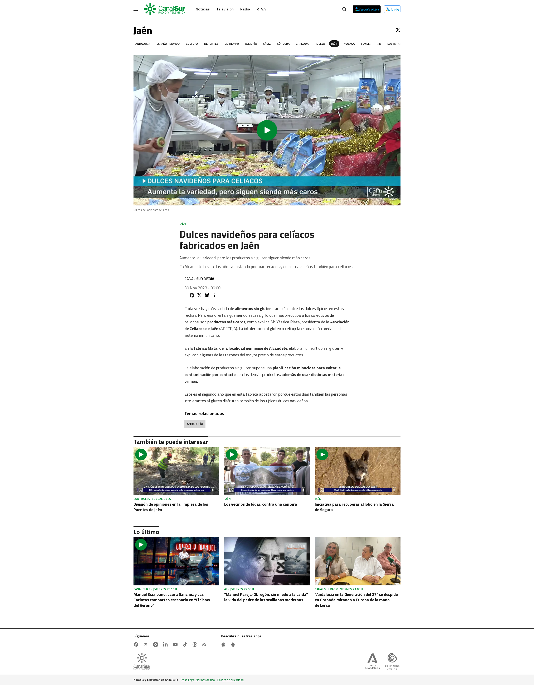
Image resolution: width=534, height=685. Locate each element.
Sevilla (366, 43)
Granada (302, 43)
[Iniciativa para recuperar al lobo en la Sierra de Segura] (357, 471)
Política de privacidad (230, 679)
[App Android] (234, 644)
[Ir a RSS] (205, 644)
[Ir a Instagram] (156, 644)
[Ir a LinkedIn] (166, 644)
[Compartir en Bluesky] (206, 295)
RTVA (261, 9)
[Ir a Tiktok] (186, 644)
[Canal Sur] (165, 9)
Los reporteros (399, 43)
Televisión (225, 9)
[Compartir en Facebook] (191, 295)
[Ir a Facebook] (137, 644)
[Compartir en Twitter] (199, 295)
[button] (267, 130)
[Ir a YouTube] (176, 644)
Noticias (203, 9)
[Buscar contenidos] (344, 10)
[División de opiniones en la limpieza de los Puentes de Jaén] (176, 471)
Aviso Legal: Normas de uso (198, 679)
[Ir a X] (397, 29)
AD (379, 43)
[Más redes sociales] (214, 295)
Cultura (192, 43)
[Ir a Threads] (195, 644)
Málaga (349, 43)
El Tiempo (232, 43)
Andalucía (142, 43)
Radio (245, 9)
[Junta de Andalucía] (372, 661)
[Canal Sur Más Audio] (392, 9)
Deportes (211, 43)
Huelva (320, 43)
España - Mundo (168, 43)
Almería (251, 43)
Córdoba (283, 43)
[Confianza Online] (392, 661)
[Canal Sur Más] (367, 9)
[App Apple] (224, 644)
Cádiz (267, 43)
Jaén (334, 43)
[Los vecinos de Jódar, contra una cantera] (267, 471)
